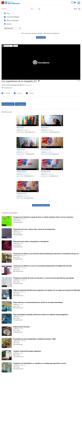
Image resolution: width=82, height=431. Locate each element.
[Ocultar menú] (77, 8)
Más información (8, 104)
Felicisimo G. (22, 219)
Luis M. (21, 231)
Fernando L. (22, 340)
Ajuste (78, 80)
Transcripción (20, 104)
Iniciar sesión (41, 37)
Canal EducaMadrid (13, 17)
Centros (9, 24)
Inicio (8, 13)
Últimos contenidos (13, 20)
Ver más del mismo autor (41, 205)
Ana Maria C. (28, 85)
